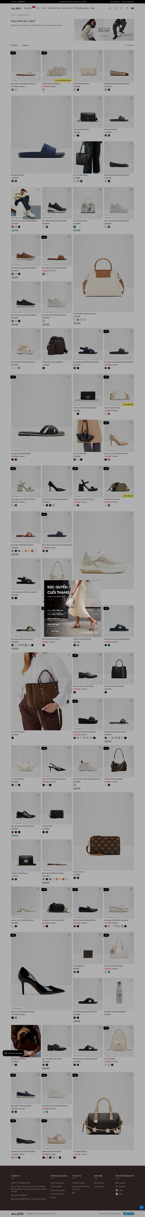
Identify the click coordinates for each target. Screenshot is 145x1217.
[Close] (99, 582)
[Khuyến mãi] (72, 608)
